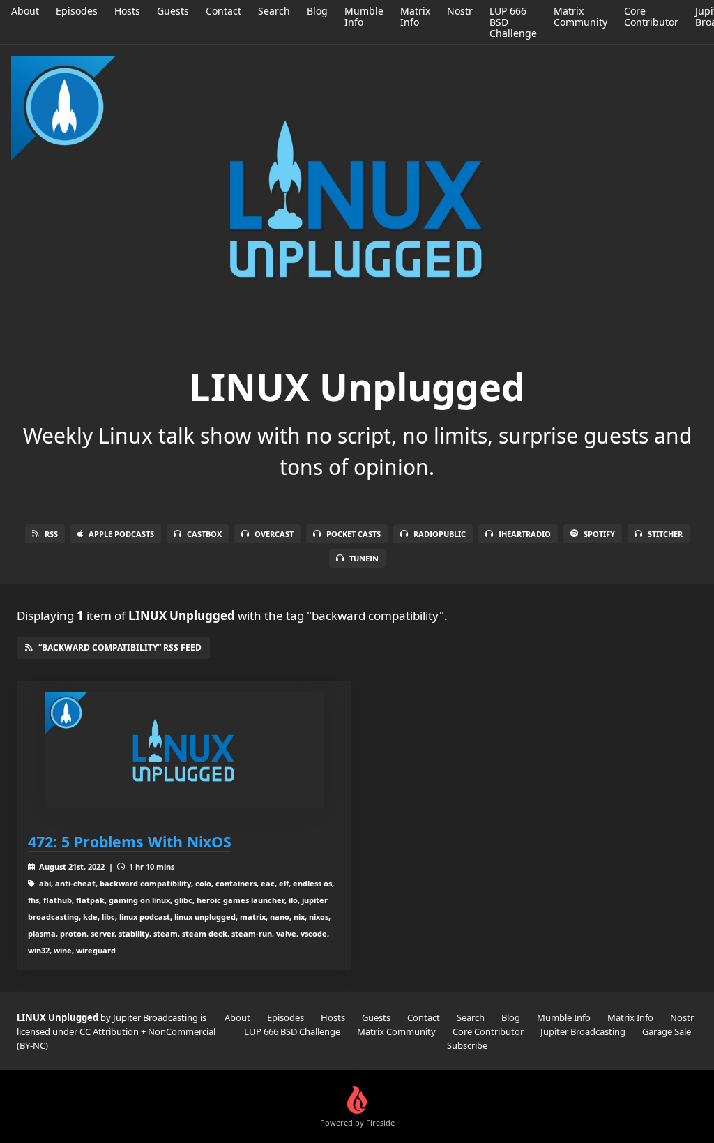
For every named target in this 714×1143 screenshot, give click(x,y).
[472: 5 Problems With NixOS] (184, 750)
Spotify (599, 534)
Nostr (460, 10)
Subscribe (467, 1045)
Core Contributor (651, 16)
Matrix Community (580, 16)
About (25, 10)
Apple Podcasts (121, 534)
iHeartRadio (525, 534)
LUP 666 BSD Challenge (292, 1031)
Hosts (127, 10)
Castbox (204, 534)
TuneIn (364, 558)
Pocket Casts (353, 534)
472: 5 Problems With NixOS (129, 841)
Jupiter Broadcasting (582, 1031)
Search (274, 10)
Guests (173, 10)
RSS (51, 534)
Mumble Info (363, 16)
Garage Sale (666, 1031)
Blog (317, 10)
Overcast (274, 534)
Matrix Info (415, 16)
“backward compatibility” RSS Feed (120, 647)
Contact (223, 10)
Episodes (77, 10)
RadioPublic (439, 534)
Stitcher (665, 534)
